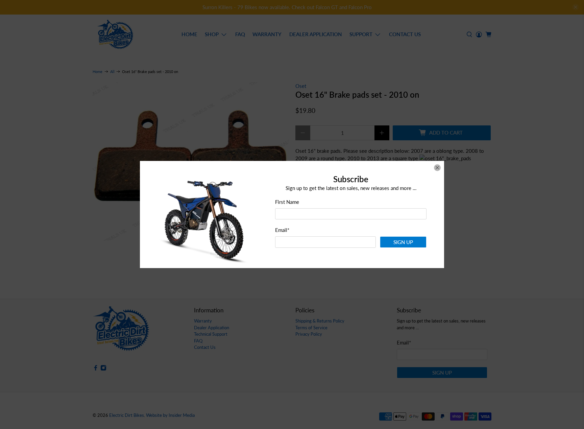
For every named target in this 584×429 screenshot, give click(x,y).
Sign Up (403, 242)
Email (282, 230)
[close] (437, 167)
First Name (287, 202)
